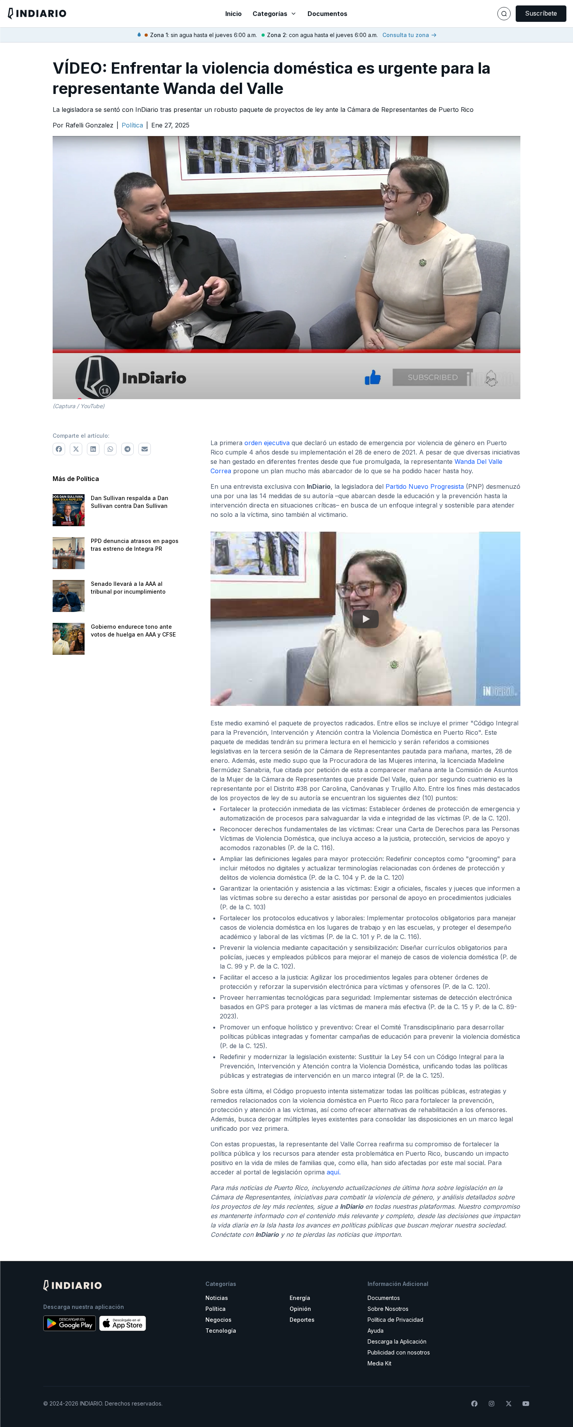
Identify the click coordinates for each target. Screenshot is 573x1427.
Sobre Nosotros (388, 1308)
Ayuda (376, 1330)
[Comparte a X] (76, 449)
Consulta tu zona (405, 35)
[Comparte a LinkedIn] (93, 449)
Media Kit (379, 1363)
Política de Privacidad (395, 1319)
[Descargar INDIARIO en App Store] (122, 1323)
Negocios (218, 1319)
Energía (300, 1297)
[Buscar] (504, 13)
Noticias (216, 1297)
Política (215, 1308)
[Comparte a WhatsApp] (110, 449)
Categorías (270, 14)
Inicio (233, 14)
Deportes (302, 1319)
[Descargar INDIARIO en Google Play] (69, 1323)
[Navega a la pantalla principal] (99, 13)
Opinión (300, 1308)
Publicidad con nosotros (399, 1352)
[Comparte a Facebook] (59, 449)
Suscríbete (541, 13)
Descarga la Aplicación (397, 1341)
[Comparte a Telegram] (127, 449)
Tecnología (220, 1330)
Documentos (327, 14)
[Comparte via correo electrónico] (144, 449)
